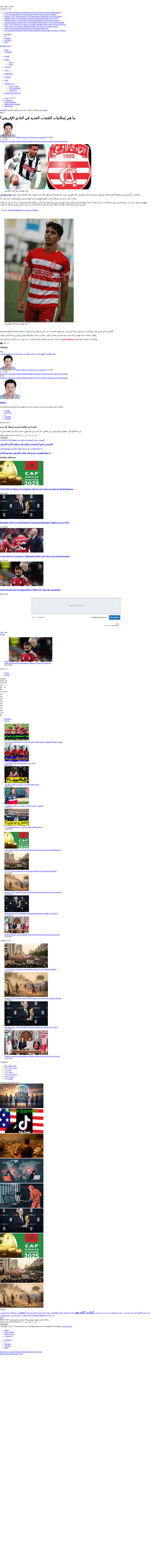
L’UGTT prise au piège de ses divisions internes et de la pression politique (30, 14)
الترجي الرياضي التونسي (102, 1313)
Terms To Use (9, 1334)
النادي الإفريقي (28, 354)
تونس (21, 1312)
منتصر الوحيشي (15, 1315)
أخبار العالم (12, 1066)
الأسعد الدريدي (40, 354)
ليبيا (22, 1315)
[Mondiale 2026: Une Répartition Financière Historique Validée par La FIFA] (21, 518)
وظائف (10, 1079)
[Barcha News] (5, 46)
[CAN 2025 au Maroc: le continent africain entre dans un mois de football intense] (21, 485)
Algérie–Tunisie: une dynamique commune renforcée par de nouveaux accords (32, 20)
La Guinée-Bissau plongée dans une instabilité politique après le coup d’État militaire (34, 22)
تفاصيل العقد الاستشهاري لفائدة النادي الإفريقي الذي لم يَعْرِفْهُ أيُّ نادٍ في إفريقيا (33, 742)
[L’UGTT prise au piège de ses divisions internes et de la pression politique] (16, 869)
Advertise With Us (12, 93)
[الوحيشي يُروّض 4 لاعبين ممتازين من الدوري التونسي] (16, 804)
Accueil (2, 110)
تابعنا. (2, 1318)
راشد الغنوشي (4, 1313)
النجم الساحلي (56, 1313)
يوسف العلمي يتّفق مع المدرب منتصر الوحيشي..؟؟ (23, 827)
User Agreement (14, 88)
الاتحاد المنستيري (126, 1313)
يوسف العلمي (5, 1315)
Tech (6, 70)
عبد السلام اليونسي (7, 354)
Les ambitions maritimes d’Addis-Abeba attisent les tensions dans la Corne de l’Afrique (35, 30)
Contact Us (9, 83)
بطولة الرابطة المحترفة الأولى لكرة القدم (37, 1313)
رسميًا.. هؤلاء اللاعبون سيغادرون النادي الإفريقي (22, 784)
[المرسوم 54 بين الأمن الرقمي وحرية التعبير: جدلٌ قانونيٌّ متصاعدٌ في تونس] (21, 1207)
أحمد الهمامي (50, 354)
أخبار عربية (13, 1068)
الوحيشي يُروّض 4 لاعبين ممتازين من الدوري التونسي (23, 806)
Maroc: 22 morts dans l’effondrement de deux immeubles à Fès (26, 28)
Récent (6, 721)
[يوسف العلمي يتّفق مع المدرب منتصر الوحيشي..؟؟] (16, 825)
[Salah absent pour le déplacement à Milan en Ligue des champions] (21, 585)
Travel (7, 77)
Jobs (6, 80)
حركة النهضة (14, 1313)
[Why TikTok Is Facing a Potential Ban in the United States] (21, 1132)
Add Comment (114, 617)
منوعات (11, 1076)
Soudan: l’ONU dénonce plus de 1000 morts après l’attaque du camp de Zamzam (33, 16)
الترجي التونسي (116, 1313)
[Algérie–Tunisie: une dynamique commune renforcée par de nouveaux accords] (16, 933)
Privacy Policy (14, 86)
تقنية (9, 1070)
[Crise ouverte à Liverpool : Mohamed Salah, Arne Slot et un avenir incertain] (21, 552)
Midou (18, 137)
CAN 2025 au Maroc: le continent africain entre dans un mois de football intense (32, 12)
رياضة (45, 110)
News (6, 59)
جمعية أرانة (19, 354)
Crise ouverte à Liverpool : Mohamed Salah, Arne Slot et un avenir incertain (31, 26)
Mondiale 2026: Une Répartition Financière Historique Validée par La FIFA (31, 18)
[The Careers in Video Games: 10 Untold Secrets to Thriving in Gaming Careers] (21, 1107)
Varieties (8, 73)
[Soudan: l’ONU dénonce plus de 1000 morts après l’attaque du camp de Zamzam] (16, 890)
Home (6, 56)
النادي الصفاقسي (68, 1313)
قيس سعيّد (27, 1315)
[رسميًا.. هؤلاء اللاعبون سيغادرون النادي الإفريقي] (16, 782)
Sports (7, 67)
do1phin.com (67, 1326)
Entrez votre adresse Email (9, 435)
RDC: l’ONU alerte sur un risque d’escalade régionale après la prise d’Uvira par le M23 (35, 24)
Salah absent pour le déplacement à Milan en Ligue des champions (30, 590)
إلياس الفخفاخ (146, 1313)
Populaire (7, 719)
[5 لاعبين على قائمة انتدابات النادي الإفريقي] (16, 761)
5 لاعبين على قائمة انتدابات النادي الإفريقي (19, 763)
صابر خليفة (51, 1315)
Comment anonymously (99, 617)
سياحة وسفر (12, 1074)
